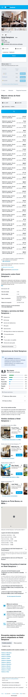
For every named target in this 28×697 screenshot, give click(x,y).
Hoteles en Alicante (6, 666)
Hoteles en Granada (6, 668)
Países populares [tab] (18, 643)
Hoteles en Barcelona (6, 652)
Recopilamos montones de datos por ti (11, 685)
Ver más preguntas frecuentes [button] (14, 596)
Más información (6, 261)
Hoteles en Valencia (6, 662)
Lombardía (14, 693)
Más (2, 285)
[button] (2, 7)
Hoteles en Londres (6, 670)
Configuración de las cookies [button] (7, 267)
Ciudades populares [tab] (6, 643)
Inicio (2, 693)
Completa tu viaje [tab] (6, 646)
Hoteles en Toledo (5, 658)
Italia (6, 693)
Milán (21, 693)
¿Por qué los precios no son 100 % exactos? (12, 687)
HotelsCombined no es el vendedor (10, 682)
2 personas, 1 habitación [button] (8, 52)
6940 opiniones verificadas (16, 44)
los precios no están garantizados (12, 678)
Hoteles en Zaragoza (6, 660)
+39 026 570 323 (5, 42)
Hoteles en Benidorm (6, 664)
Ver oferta (19, 436)
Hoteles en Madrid (5, 654)
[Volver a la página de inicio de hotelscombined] (10, 7)
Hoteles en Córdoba (6, 656)
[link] (11, 439)
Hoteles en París (5, 671)
